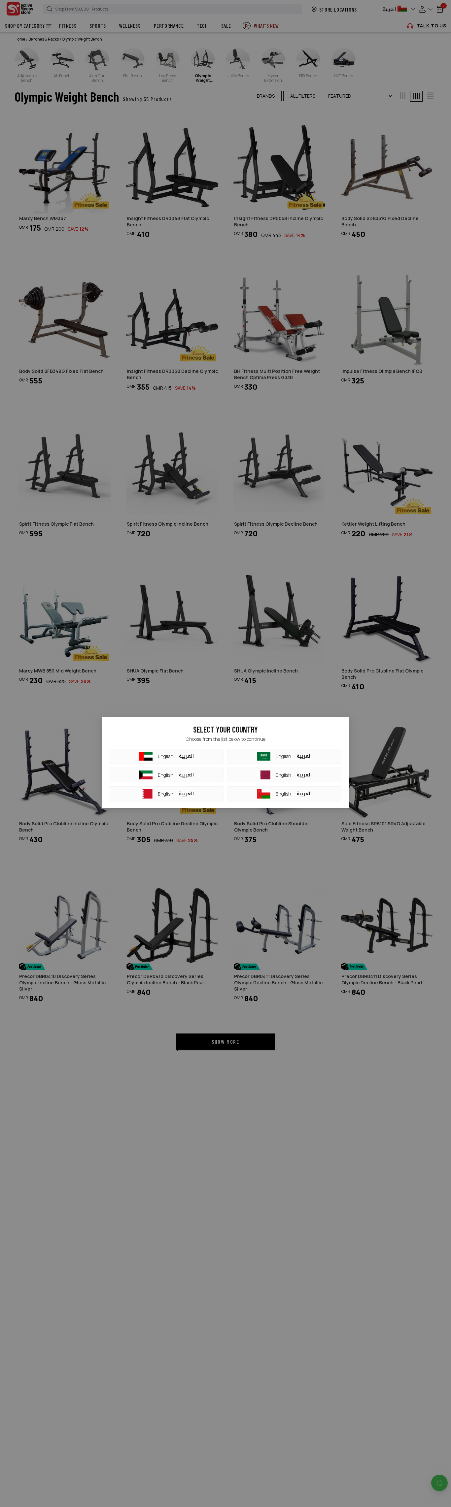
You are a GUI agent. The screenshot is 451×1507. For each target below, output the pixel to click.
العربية (186, 756)
